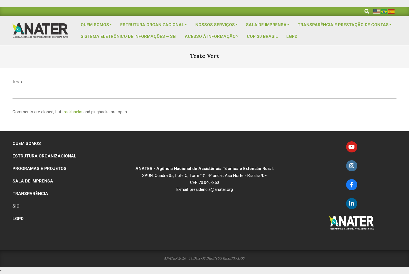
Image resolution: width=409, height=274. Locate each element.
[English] (377, 11)
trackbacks (72, 111)
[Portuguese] (384, 11)
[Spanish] (391, 11)
